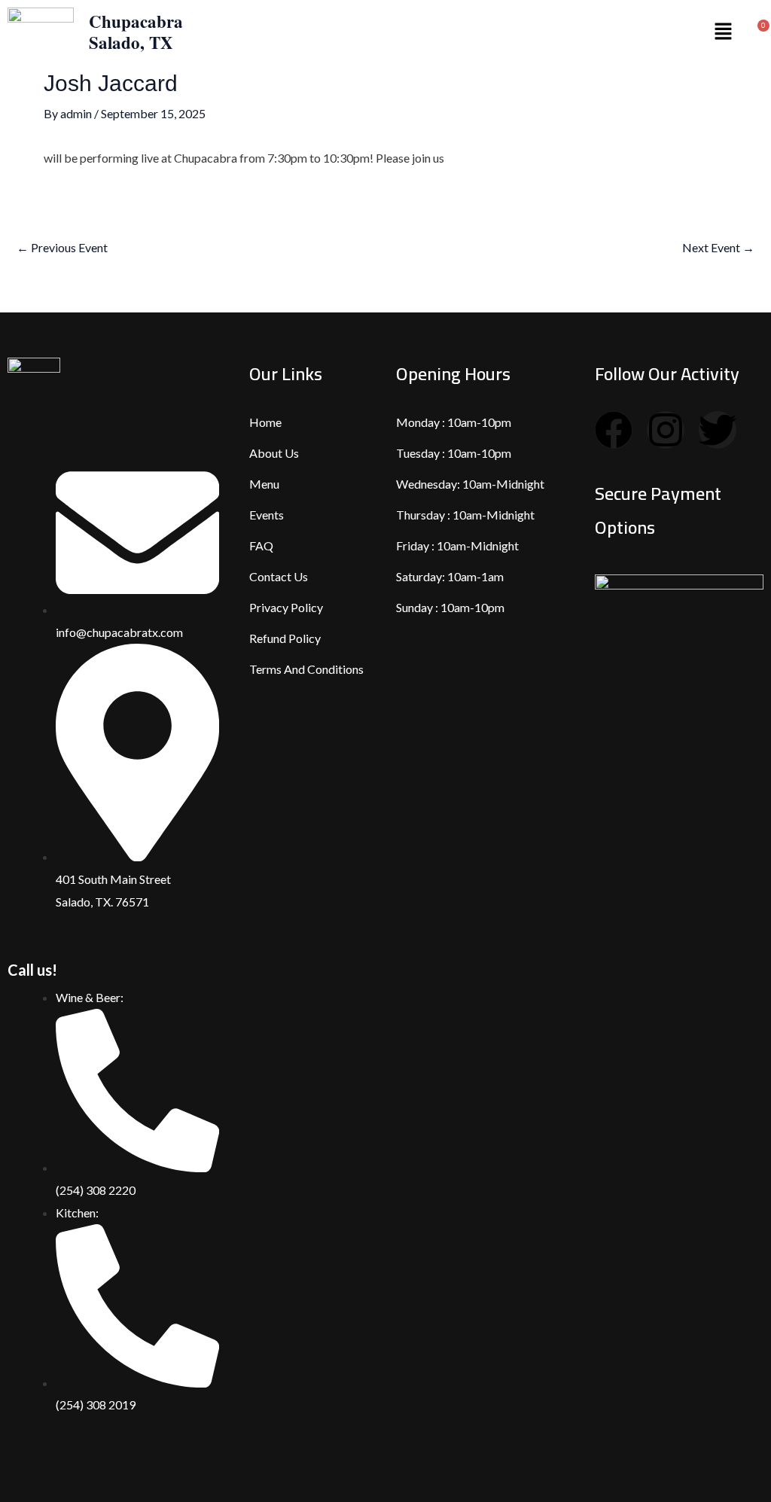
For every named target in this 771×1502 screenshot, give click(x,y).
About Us (274, 453)
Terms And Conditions (306, 669)
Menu (264, 484)
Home (265, 422)
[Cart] (759, 31)
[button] (723, 32)
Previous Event (62, 247)
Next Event (718, 247)
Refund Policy (285, 638)
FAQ (261, 545)
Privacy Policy (286, 607)
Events (266, 514)
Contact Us (278, 576)
